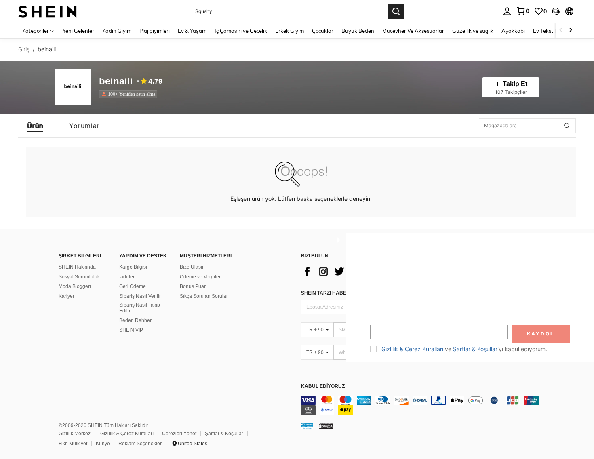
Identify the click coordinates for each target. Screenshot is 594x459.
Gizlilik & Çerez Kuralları (127, 433)
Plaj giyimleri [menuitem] (154, 30)
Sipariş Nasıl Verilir (140, 296)
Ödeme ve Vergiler (200, 277)
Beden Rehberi (136, 320)
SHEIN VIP (131, 330)
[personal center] (507, 11)
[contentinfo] (422, 405)
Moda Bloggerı (75, 286)
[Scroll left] (561, 30)
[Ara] (396, 11)
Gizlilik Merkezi (75, 433)
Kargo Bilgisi (133, 267)
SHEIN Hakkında (77, 267)
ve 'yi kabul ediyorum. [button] (464, 348)
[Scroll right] (570, 30)
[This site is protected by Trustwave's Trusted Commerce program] (307, 426)
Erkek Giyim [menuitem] (289, 30)
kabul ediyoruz (323, 386)
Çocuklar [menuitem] (322, 30)
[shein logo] (47, 11)
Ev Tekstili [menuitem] (545, 30)
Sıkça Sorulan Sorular (204, 296)
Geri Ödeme (132, 286)
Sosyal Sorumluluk (79, 277)
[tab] (35, 125)
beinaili (116, 81)
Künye (103, 443)
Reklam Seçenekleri (140, 443)
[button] (555, 11)
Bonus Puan (193, 286)
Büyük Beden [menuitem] (357, 30)
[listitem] (129, 94)
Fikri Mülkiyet (73, 443)
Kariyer (66, 296)
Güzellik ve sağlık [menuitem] (472, 30)
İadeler (127, 277)
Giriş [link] (23, 49)
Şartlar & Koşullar (224, 433)
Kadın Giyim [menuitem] (116, 30)
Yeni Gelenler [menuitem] (78, 30)
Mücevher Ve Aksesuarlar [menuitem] (413, 30)
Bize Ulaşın (192, 267)
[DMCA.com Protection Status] (326, 426)
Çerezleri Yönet (179, 433)
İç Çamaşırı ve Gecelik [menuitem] (241, 30)
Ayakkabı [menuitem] (513, 30)
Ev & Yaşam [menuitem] (192, 30)
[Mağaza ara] (567, 125)
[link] (523, 11)
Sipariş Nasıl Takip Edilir (139, 308)
